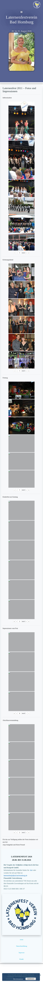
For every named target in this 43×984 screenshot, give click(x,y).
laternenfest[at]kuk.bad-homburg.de (15, 875)
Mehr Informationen (18, 979)
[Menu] (21, 12)
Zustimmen (30, 979)
